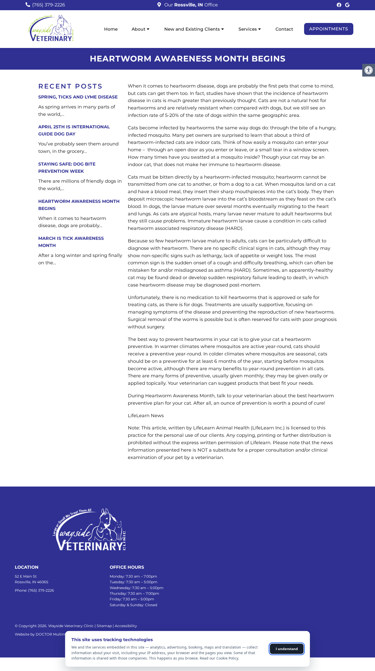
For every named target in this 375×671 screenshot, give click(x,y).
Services (248, 29)
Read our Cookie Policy (219, 658)
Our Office (190, 5)
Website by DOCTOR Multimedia (44, 634)
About (138, 29)
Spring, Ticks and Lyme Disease (78, 97)
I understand (287, 649)
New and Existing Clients (192, 29)
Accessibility (126, 626)
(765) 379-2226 (48, 5)
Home (111, 29)
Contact (284, 29)
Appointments (328, 28)
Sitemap (104, 626)
